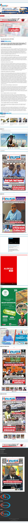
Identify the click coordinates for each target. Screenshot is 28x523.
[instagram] (15, 456)
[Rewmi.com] (4, 5)
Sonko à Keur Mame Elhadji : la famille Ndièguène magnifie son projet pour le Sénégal (5, 123)
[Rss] (12, 456)
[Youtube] (14, 456)
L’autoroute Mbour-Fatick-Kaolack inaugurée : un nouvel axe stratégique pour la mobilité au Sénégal (23, 123)
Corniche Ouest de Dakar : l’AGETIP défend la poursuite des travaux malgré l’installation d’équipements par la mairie (14, 124)
